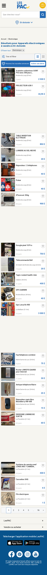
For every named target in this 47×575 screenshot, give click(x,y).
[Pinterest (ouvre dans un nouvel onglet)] (20, 557)
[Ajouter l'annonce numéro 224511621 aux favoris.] (42, 276)
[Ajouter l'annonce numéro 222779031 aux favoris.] (42, 246)
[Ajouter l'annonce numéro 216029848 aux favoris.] (42, 385)
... (33, 510)
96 (38, 510)
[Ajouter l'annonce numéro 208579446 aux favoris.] (42, 151)
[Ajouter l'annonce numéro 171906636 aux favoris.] (42, 495)
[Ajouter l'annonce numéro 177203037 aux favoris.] (42, 181)
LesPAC (23, 520)
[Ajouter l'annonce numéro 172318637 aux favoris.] (42, 415)
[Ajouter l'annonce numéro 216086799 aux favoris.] (42, 400)
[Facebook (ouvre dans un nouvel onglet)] (12, 557)
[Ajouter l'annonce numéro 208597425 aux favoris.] (42, 136)
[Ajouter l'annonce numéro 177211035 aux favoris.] (42, 166)
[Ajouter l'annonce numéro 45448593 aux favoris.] (42, 86)
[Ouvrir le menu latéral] (4, 5)
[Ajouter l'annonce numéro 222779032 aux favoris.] (42, 196)
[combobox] (20, 14)
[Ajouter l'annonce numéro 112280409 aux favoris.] (42, 480)
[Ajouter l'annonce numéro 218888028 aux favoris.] (42, 261)
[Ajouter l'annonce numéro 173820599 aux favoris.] (42, 71)
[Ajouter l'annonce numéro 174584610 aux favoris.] (42, 305)
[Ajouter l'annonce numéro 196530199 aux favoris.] (42, 355)
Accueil (3, 39)
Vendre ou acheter (23, 527)
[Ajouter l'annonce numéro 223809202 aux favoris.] (42, 465)
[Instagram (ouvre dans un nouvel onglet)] (28, 557)
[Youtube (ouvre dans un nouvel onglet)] (36, 557)
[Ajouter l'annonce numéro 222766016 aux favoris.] (42, 290)
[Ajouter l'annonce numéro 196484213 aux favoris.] (42, 370)
